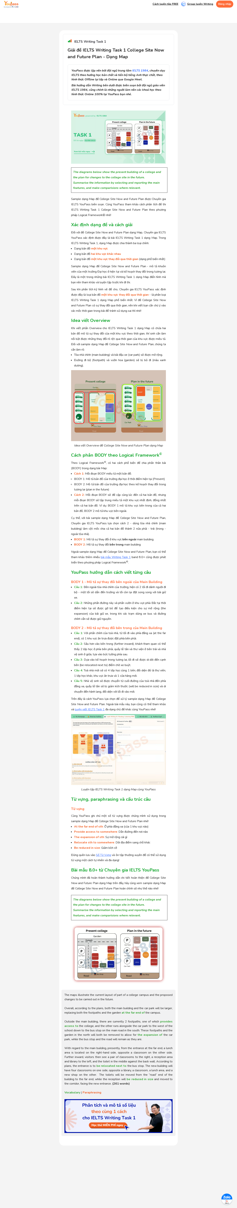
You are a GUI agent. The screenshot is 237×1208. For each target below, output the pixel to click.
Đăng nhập (224, 4)
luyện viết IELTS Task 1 (90, 709)
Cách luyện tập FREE (165, 4)
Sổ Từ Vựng (103, 855)
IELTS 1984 (140, 71)
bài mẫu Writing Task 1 (116, 557)
